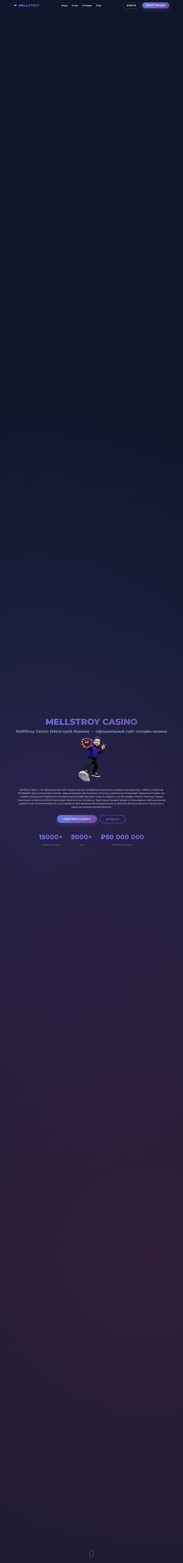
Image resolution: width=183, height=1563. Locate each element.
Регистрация (155, 5)
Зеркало (112, 819)
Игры (64, 5)
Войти (131, 5)
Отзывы (87, 5)
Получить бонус (77, 819)
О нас (75, 5)
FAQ (98, 5)
